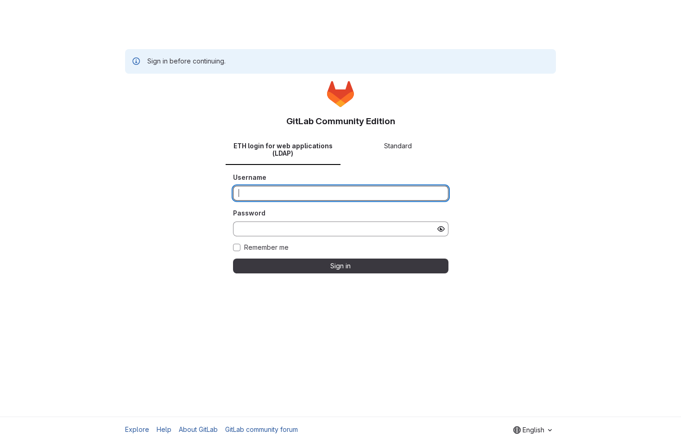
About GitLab (198, 429)
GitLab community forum (261, 429)
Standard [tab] (398, 146)
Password (249, 213)
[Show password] (441, 229)
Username (249, 177)
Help (164, 429)
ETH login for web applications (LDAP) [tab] (283, 149)
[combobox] (532, 430)
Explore (137, 429)
